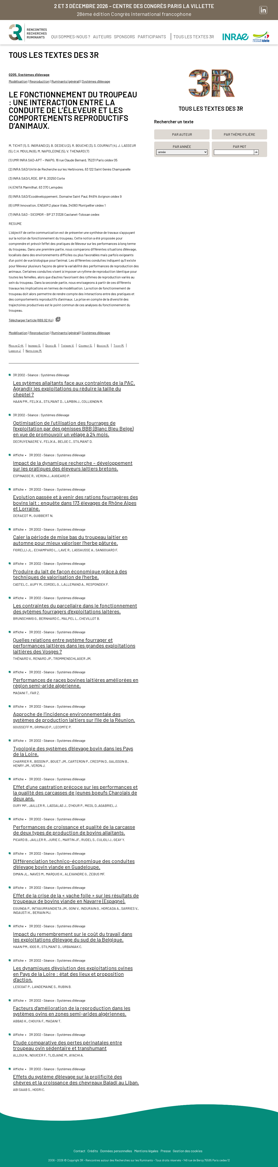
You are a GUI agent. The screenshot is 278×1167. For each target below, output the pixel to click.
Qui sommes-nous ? (70, 36)
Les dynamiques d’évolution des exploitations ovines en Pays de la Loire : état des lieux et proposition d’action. (73, 974)
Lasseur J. (15, 351)
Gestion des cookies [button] (187, 1151)
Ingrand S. (34, 345)
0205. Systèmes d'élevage (29, 74)
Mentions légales (146, 1151)
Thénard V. (67, 345)
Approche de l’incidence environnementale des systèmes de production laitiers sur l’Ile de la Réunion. (74, 717)
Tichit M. (119, 345)
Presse (166, 1151)
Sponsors (124, 36)
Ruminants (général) (65, 81)
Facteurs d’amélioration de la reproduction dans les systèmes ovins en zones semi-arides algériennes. (71, 1011)
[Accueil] (28, 32)
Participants (152, 36)
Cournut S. (85, 345)
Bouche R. (103, 345)
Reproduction (39, 81)
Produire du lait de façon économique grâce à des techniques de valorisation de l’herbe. (70, 574)
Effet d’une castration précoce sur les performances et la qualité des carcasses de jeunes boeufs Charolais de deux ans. (75, 792)
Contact (79, 1151)
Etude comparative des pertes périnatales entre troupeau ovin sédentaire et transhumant (67, 1045)
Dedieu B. (50, 345)
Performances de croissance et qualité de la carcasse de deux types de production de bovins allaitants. (74, 830)
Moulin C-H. (16, 345)
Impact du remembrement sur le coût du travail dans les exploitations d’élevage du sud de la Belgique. (72, 937)
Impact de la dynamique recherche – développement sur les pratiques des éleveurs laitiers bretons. (72, 465)
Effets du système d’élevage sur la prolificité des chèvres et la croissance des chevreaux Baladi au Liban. (76, 1079)
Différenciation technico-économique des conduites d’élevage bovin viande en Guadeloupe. (74, 864)
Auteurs (102, 36)
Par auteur (182, 134)
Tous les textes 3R (193, 36)
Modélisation (18, 81)
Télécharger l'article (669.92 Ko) (31, 320)
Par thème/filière (239, 134)
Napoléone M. (34, 351)
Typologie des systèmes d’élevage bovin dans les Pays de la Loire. (73, 751)
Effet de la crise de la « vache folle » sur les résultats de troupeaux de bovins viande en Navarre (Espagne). (76, 898)
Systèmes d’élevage (96, 81)
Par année (182, 146)
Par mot (239, 146)
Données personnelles (116, 1151)
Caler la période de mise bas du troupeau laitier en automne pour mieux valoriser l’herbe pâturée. (70, 540)
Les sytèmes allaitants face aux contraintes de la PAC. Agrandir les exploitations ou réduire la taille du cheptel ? (74, 388)
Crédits (93, 1151)
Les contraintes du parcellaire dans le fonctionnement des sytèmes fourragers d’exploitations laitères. (75, 608)
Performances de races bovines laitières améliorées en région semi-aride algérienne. (75, 683)
